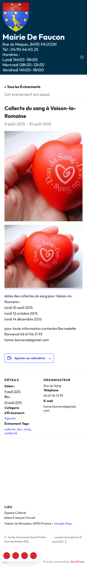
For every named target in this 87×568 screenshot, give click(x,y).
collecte (9, 429)
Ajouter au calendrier (30, 358)
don (19, 429)
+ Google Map (62, 523)
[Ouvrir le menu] (82, 57)
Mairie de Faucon (33, 37)
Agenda (10, 418)
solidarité (10, 433)
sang (27, 429)
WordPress (77, 561)
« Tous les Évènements (22, 86)
